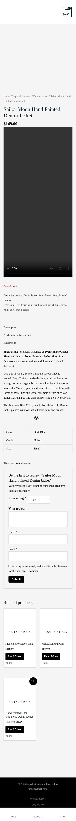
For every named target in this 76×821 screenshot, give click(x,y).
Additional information (17, 335)
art (18, 304)
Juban (20, 373)
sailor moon (16, 309)
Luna (42, 378)
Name (12, 532)
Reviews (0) (10, 342)
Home (7, 96)
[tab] (38, 327)
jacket (51, 304)
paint (6, 309)
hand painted (40, 304)
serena (26, 309)
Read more (14, 656)
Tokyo (28, 373)
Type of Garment (21, 96)
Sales (54, 295)
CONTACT (38, 805)
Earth (58, 388)
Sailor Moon (44, 295)
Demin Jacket (40, 96)
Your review (18, 508)
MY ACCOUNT (38, 799)
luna (57, 304)
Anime (18, 295)
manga (64, 304)
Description (10, 327)
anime (13, 304)
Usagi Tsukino (20, 378)
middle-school (43, 373)
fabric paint (27, 304)
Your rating (17, 498)
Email (12, 549)
